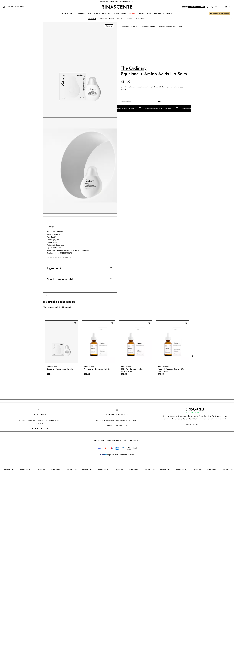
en (226, 7)
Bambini (81, 13)
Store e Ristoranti (155, 13)
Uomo (72, 13)
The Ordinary (133, 68)
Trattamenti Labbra (148, 26)
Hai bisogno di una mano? (219, 13)
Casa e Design (93, 13)
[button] (208, 6)
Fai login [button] (92, 19)
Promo (132, 13)
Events (169, 13)
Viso (135, 26)
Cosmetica (107, 13)
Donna (65, 13)
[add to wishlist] (111, 25)
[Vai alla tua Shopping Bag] (216, 6)
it (229, 7)
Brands (141, 13)
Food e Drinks (120, 13)
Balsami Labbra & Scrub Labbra (171, 26)
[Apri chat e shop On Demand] (195, 410)
